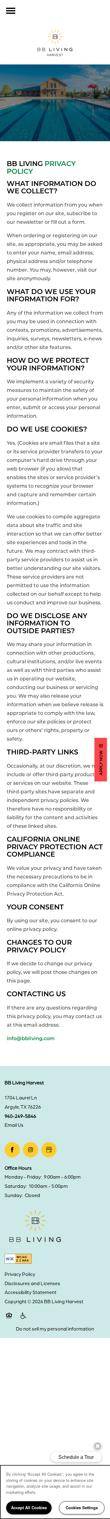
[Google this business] (49, 1149)
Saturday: (16, 1186)
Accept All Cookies (29, 1507)
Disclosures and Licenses (32, 1283)
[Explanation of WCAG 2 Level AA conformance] (18, 1259)
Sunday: (14, 1195)
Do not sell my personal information (55, 1329)
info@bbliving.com (31, 1038)
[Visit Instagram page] (30, 1149)
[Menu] (10, 10)
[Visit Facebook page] (12, 1149)
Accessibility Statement (31, 1292)
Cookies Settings (82, 1507)
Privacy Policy (20, 1274)
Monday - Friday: (23, 1177)
